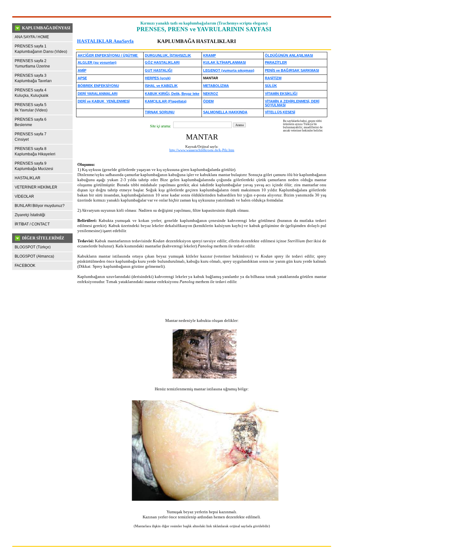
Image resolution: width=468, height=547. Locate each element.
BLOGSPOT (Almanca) (34, 256)
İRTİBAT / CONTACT (32, 224)
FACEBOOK (25, 265)
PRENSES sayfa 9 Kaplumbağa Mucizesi (34, 166)
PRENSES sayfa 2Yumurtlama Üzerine (32, 63)
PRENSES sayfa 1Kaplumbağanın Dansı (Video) (41, 49)
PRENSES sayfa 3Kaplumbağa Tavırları (33, 78)
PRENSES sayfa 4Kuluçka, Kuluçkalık (31, 93)
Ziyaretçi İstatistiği (30, 215)
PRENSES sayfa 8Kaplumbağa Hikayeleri (35, 151)
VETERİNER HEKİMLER (36, 187)
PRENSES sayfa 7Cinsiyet (30, 137)
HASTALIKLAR (27, 178)
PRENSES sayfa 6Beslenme (30, 122)
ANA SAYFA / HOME (32, 37)
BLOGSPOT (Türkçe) (33, 247)
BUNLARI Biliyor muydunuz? (40, 205)
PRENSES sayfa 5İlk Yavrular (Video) (31, 107)
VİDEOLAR (24, 196)
